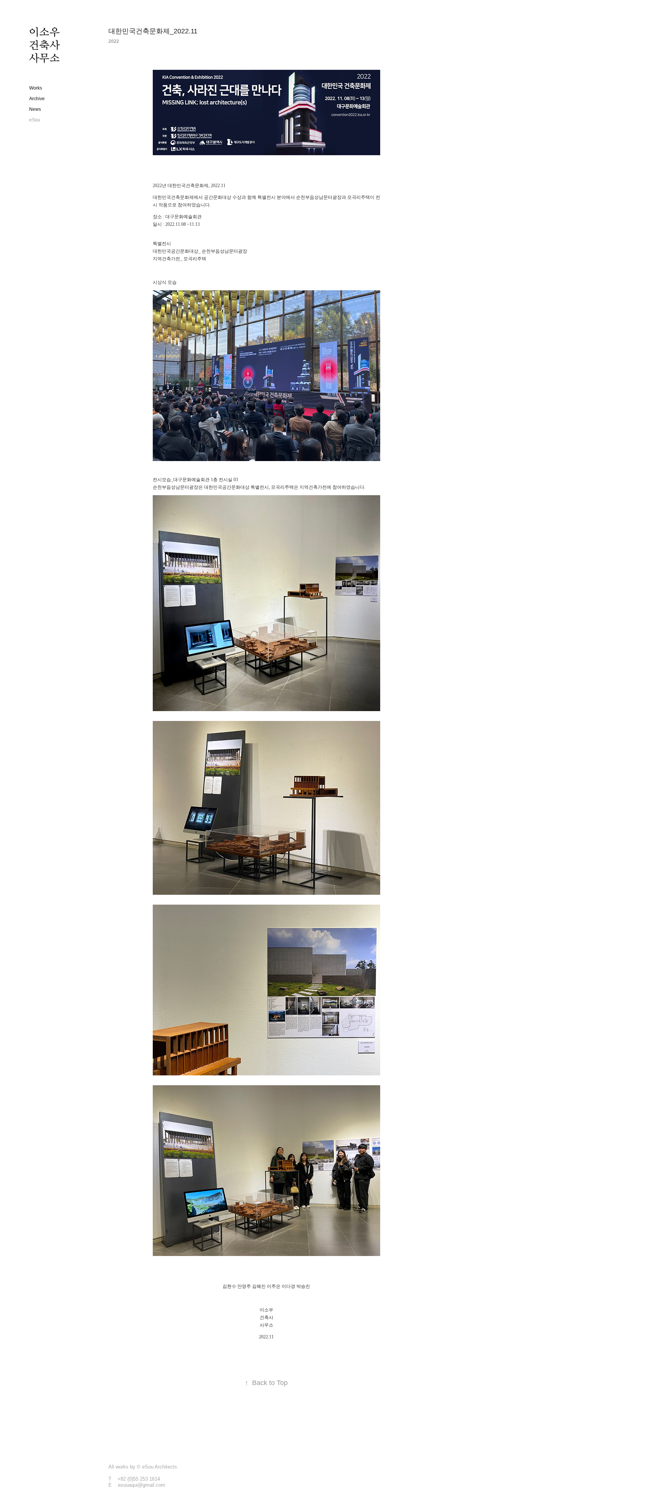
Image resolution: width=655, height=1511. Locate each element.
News (35, 109)
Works (35, 88)
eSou (34, 120)
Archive (37, 98)
